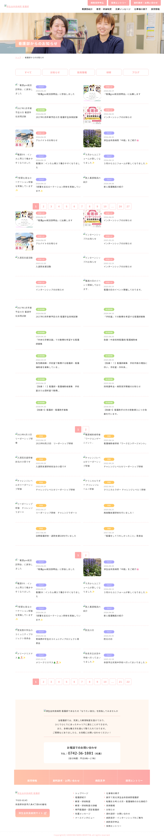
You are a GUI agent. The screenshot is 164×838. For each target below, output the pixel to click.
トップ (18, 57)
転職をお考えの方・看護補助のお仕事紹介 (126, 801)
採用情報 (155, 9)
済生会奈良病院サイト (31, 813)
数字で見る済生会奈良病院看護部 (122, 797)
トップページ (81, 793)
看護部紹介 (87, 9)
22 (128, 681)
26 (120, 206)
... (112, 206)
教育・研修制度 (104, 9)
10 (105, 206)
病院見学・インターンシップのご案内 (124, 817)
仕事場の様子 (140, 9)
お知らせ (110, 809)
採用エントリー (118, 2)
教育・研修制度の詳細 (86, 805)
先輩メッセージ (123, 9)
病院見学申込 (97, 2)
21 (120, 681)
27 (128, 206)
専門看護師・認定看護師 (87, 809)
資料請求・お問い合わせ (146, 2)
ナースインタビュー (85, 817)
